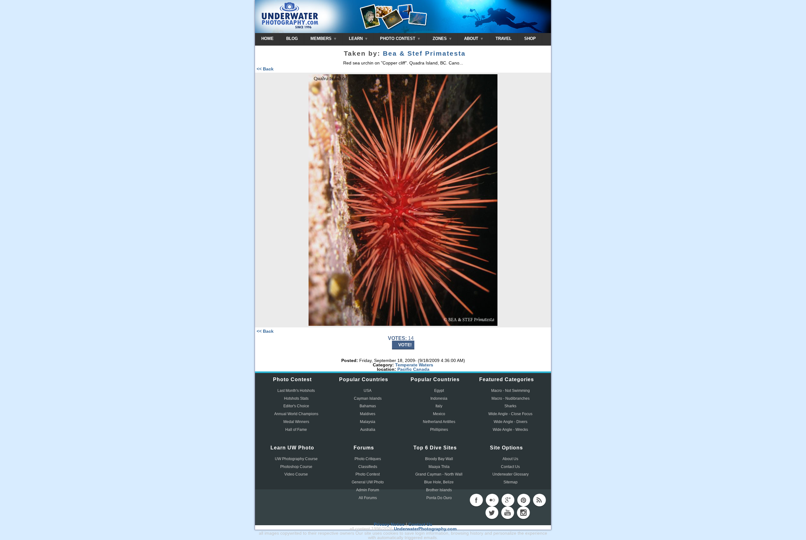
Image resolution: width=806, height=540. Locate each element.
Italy (438, 406)
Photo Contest (367, 474)
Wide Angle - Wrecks (510, 429)
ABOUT (472, 38)
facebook (476, 500)
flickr (492, 500)
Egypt (439, 390)
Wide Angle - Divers (510, 422)
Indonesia (438, 398)
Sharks (510, 406)
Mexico (439, 414)
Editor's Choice (296, 406)
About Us (510, 459)
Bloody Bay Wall (439, 459)
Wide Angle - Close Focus (510, 414)
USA (368, 390)
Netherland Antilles (439, 422)
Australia (367, 429)
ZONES (440, 38)
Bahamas (368, 406)
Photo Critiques (368, 459)
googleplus (508, 500)
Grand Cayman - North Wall (439, 474)
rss (539, 500)
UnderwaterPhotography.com (425, 528)
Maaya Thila (439, 467)
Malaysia (367, 422)
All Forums (368, 498)
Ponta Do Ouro (439, 498)
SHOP (530, 38)
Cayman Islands (368, 398)
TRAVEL (504, 38)
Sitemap (510, 482)
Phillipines (439, 429)
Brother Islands (439, 490)
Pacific (404, 369)
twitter (491, 512)
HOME (267, 38)
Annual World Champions (296, 414)
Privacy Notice (389, 524)
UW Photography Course (296, 459)
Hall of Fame (296, 429)
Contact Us (510, 467)
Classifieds (367, 467)
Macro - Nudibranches (510, 398)
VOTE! (405, 344)
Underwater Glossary (510, 474)
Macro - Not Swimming (510, 390)
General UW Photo (368, 482)
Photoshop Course (296, 467)
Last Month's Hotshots (296, 390)
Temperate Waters (414, 364)
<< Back (265, 68)
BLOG (292, 38)
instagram (523, 512)
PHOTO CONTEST (398, 38)
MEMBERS (321, 38)
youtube (507, 512)
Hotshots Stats (296, 398)
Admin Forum (367, 490)
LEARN (356, 38)
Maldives (367, 414)
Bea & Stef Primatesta (424, 53)
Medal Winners (296, 422)
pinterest (523, 500)
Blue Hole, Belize (439, 482)
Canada (421, 369)
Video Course (296, 474)
